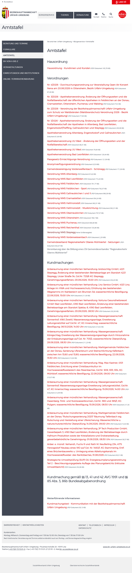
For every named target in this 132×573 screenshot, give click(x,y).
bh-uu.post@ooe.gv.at (69, 549)
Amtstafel (90, 42)
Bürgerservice (46, 15)
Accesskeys (8, 2)
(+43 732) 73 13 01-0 (16, 549)
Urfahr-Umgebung (64, 42)
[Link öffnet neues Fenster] (122, 12)
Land (122, 2)
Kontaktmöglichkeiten (33, 525)
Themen (65, 15)
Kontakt (82, 525)
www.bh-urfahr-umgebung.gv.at (116, 547)
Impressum (109, 525)
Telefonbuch (95, 525)
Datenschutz (85, 528)
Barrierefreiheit (12, 525)
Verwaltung (82, 15)
